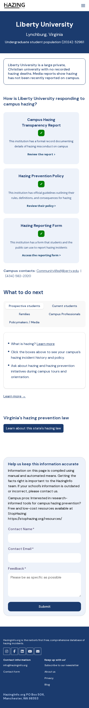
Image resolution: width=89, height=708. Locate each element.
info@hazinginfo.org (15, 665)
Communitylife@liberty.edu (58, 271)
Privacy (49, 678)
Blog (47, 684)
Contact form (11, 671)
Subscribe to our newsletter (61, 665)
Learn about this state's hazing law (33, 428)
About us (50, 671)
